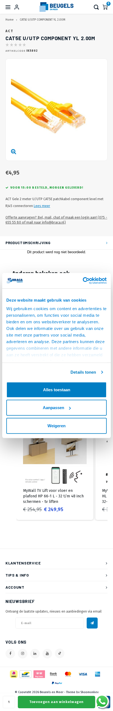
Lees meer (42, 206)
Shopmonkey (89, 692)
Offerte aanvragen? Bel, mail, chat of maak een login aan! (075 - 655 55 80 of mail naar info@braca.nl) (56, 220)
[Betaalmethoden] (13, 674)
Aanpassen (53, 407)
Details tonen (83, 372)
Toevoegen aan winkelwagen (56, 702)
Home (9, 19)
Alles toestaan (56, 389)
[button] (10, 467)
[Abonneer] (92, 623)
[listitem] (54, 467)
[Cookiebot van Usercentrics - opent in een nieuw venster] (83, 280)
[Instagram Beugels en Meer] (22, 653)
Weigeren (56, 425)
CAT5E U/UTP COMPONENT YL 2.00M (42, 19)
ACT (9, 31)
